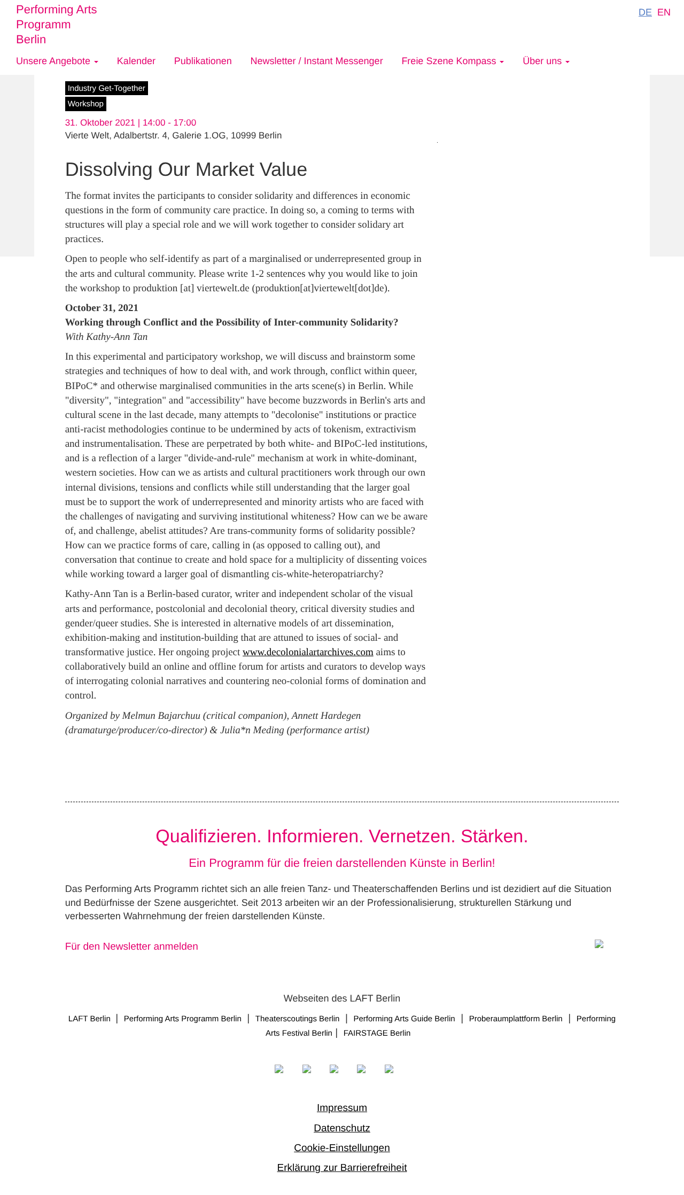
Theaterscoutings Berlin (297, 1018)
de (645, 12)
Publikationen (203, 61)
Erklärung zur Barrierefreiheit (342, 1168)
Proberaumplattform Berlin (516, 1018)
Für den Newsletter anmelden (131, 946)
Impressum (342, 1108)
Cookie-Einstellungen (342, 1148)
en (664, 12)
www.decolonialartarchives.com (308, 652)
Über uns (543, 61)
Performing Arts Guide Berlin (404, 1018)
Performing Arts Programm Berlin (56, 24)
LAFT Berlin (90, 1018)
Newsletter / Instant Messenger (317, 61)
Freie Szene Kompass (450, 61)
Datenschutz (342, 1128)
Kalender (136, 61)
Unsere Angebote (54, 61)
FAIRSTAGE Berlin (378, 1033)
